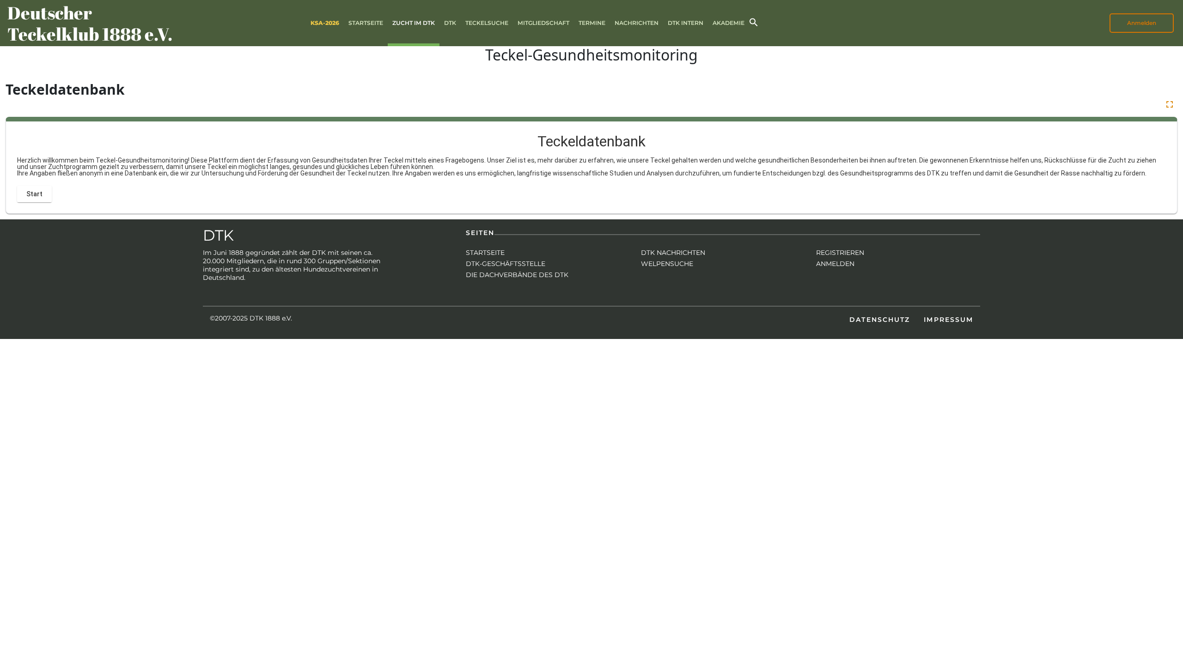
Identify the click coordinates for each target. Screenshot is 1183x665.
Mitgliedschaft (543, 22)
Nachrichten (637, 22)
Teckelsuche (486, 22)
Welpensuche (667, 264)
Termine (592, 22)
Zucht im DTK (413, 22)
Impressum (948, 319)
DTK (450, 22)
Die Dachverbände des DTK (517, 275)
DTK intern (685, 22)
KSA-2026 (325, 22)
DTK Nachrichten (673, 252)
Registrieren (840, 252)
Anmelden (835, 264)
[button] (753, 21)
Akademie (728, 22)
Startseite (365, 22)
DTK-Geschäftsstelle (505, 264)
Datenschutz (879, 319)
